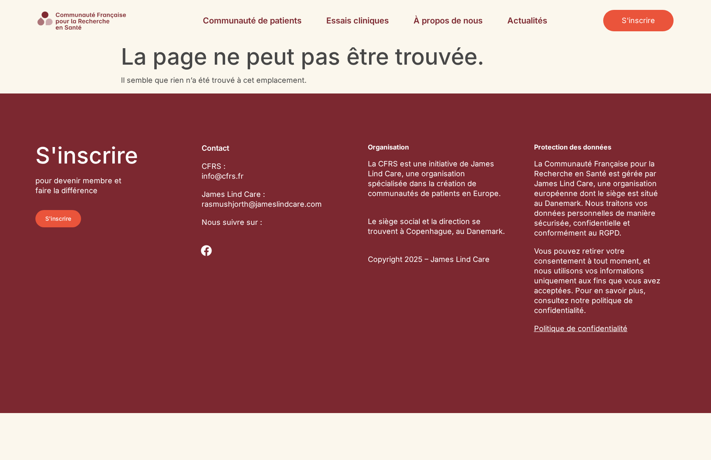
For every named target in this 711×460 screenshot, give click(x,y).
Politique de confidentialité (580, 328)
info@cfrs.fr (223, 176)
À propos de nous (448, 21)
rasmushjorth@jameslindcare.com (262, 204)
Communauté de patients (252, 21)
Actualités (527, 21)
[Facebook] (206, 251)
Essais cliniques (357, 21)
